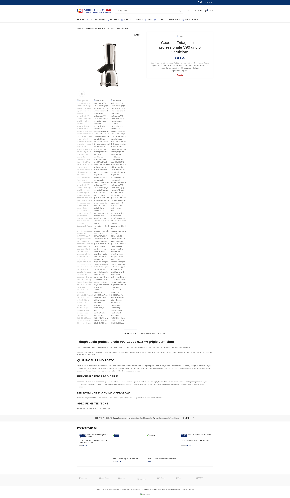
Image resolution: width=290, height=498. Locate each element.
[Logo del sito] (94, 11)
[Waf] (183, 480)
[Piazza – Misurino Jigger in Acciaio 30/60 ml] (196, 436)
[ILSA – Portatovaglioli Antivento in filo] (128, 445)
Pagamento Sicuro (176, 489)
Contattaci (191, 489)
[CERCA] (180, 10)
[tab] (130, 332)
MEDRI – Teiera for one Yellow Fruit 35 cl (161, 459)
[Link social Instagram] (201, 2)
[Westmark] (145, 480)
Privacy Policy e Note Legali (141, 489)
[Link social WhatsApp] (193, 418)
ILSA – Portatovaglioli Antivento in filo (126, 459)
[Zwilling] (87, 480)
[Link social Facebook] (198, 2)
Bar (141, 418)
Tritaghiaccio (147, 418)
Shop (85, 28)
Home (79, 28)
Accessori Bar (125, 418)
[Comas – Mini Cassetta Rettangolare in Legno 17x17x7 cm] (94, 436)
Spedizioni (185, 489)
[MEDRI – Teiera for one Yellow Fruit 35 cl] (162, 445)
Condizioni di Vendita (164, 489)
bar (157, 418)
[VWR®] (203, 480)
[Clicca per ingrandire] (82, 94)
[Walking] (164, 480)
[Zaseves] (125, 480)
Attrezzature (135, 418)
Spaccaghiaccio (164, 418)
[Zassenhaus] (106, 480)
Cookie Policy (154, 489)
